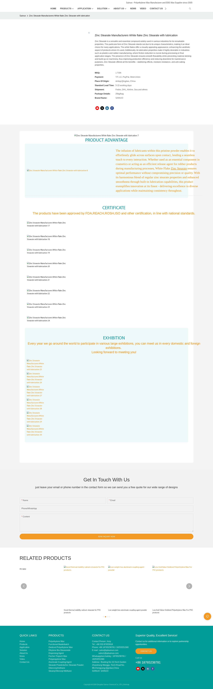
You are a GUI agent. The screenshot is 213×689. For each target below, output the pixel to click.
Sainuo (23, 16)
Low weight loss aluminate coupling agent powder (127, 610)
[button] (165, 9)
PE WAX (23, 569)
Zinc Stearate (179, 168)
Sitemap (126, 685)
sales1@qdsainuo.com (108, 653)
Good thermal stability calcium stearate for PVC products (82, 611)
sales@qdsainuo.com (108, 650)
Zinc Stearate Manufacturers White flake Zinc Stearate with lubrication (59, 16)
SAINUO (96, 671)
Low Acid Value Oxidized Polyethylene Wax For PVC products (172, 611)
